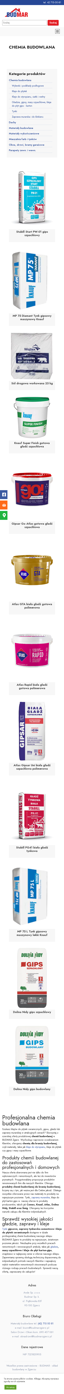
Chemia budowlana (20, 80)
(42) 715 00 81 (45, 1323)
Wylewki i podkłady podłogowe (28, 85)
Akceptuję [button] (10, 1387)
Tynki (14, 111)
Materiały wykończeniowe (24, 133)
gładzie (54, 1246)
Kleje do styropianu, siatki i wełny (28, 96)
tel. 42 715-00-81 (52, 2)
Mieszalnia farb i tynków (23, 139)
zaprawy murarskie (40, 1197)
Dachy (12, 122)
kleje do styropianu (35, 1147)
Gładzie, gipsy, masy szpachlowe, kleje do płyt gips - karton (31, 104)
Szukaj (53, 22)
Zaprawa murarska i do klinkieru (27, 116)
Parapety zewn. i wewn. (22, 150)
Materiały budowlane (21, 128)
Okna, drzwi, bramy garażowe (26, 145)
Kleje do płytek (19, 91)
